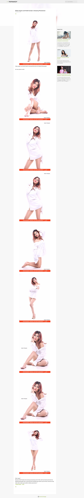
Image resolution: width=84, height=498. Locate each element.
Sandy (23, 484)
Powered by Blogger (42, 496)
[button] (15, 14)
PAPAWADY (13, 2)
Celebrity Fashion (18, 484)
